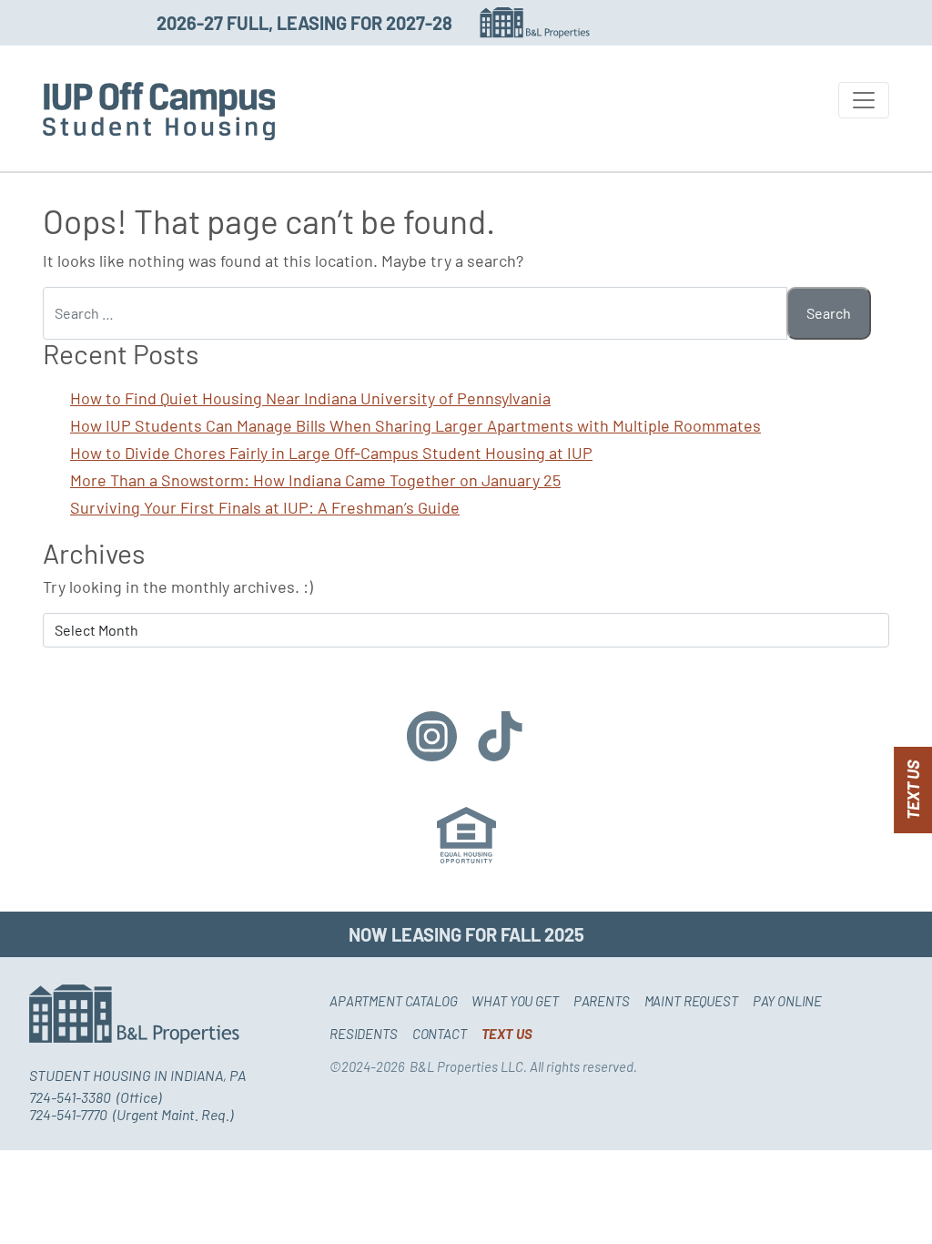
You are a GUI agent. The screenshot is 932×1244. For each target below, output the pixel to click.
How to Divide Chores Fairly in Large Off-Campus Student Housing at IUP (331, 453)
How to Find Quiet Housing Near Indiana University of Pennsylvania (310, 398)
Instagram (432, 736)
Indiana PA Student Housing (159, 111)
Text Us (913, 790)
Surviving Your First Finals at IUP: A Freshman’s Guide (265, 507)
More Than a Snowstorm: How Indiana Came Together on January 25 (315, 480)
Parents (601, 1001)
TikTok (500, 736)
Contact (439, 1033)
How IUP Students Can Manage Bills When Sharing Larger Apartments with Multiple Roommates (415, 425)
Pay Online (788, 1001)
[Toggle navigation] (863, 100)
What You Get (514, 1001)
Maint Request (691, 1001)
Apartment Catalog (393, 1001)
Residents (363, 1033)
